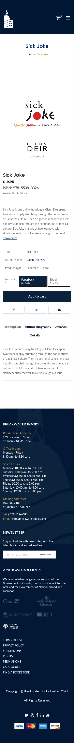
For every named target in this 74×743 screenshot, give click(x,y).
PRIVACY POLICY (13, 645)
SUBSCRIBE (46, 554)
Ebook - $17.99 (54, 281)
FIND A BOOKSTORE (16, 672)
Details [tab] (35, 335)
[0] (58, 18)
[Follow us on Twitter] (36, 310)
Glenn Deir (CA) (36, 259)
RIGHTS (8, 656)
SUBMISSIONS (12, 650)
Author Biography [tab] (38, 327)
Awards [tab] (61, 327)
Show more (10, 238)
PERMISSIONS (12, 661)
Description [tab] (12, 327)
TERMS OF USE (12, 640)
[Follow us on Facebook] (14, 310)
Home (29, 54)
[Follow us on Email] (59, 310)
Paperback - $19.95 (28, 281)
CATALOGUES (11, 667)
